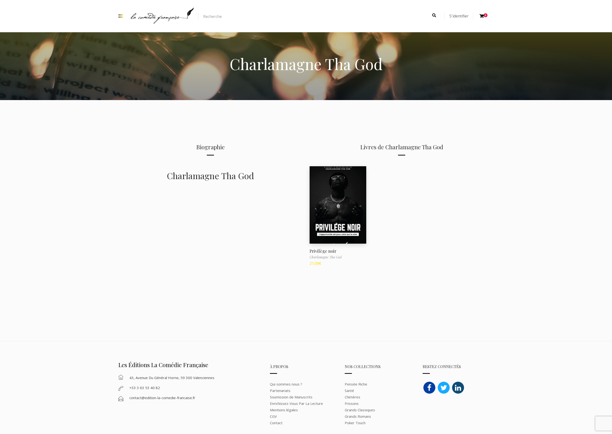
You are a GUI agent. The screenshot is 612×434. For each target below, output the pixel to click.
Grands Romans (358, 416)
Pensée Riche (356, 384)
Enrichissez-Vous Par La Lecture (296, 403)
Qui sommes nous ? (286, 384)
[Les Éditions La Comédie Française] (162, 16)
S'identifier (459, 16)
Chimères (352, 397)
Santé (349, 390)
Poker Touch (355, 422)
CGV (273, 416)
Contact (276, 422)
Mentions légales (284, 409)
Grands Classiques (360, 409)
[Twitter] (444, 388)
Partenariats (280, 390)
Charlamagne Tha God (210, 175)
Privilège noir (323, 251)
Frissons (352, 403)
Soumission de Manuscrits (291, 397)
